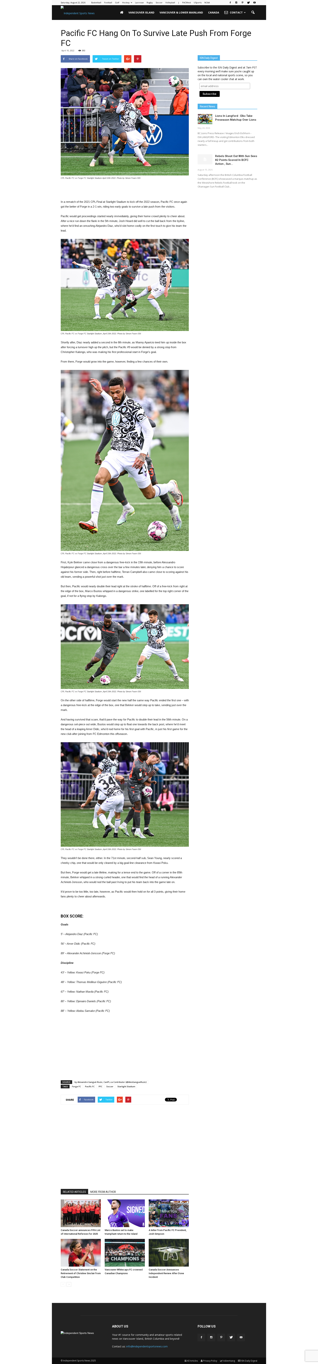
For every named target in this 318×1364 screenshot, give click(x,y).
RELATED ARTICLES (74, 1191)
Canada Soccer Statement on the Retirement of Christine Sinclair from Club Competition (81, 1273)
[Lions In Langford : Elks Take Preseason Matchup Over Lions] (205, 119)
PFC (100, 1086)
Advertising (229, 1360)
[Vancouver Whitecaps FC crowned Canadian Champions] (125, 1253)
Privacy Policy (210, 1360)
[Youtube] (254, 2)
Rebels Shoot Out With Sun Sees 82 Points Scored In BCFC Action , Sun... (236, 159)
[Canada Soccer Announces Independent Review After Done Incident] (169, 1253)
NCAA (207, 2)
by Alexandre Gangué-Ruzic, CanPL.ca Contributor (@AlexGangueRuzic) (111, 1082)
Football (108, 2)
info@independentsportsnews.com (147, 1346)
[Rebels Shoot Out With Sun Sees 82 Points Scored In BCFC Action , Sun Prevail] (205, 159)
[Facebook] (230, 2)
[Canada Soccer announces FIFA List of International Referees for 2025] (81, 1213)
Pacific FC (90, 1086)
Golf (117, 2)
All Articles (192, 1360)
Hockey (126, 2)
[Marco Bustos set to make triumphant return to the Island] (125, 1213)
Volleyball (170, 2)
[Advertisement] (125, 190)
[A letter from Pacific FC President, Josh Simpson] (169, 1213)
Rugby (150, 2)
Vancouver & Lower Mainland (181, 12)
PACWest (186, 2)
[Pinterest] (242, 2)
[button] (252, 12)
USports (198, 2)
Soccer (159, 2)
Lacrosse (139, 2)
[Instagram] (236, 2)
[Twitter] (248, 2)
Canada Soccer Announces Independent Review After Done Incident (166, 1273)
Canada (213, 12)
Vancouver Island (141, 12)
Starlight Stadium (126, 1086)
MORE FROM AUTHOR (103, 1191)
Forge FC (76, 1086)
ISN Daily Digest (249, 1360)
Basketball (96, 2)
